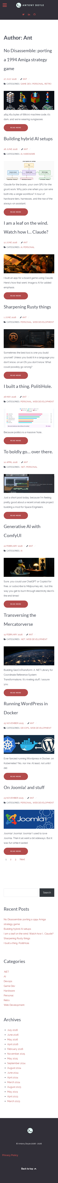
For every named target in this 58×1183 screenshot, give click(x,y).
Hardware (9, 990)
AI (5, 976)
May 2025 (12, 1058)
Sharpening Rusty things (17, 938)
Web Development (14, 1005)
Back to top (27, 1168)
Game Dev (9, 986)
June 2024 (12, 1072)
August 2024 (14, 1068)
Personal (8, 995)
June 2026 (13, 1034)
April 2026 (12, 1044)
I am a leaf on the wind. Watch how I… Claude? (29, 933)
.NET (6, 971)
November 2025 (16, 1053)
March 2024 (13, 1082)
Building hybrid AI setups (17, 929)
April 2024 (12, 1077)
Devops (8, 981)
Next (22, 859)
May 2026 (12, 1039)
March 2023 (13, 1101)
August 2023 (14, 1087)
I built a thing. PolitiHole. (16, 943)
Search (47, 892)
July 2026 (12, 1030)
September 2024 (16, 1063)
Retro (7, 1000)
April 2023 (12, 1096)
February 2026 (15, 1049)
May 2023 (12, 1091)
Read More (15, 127)
